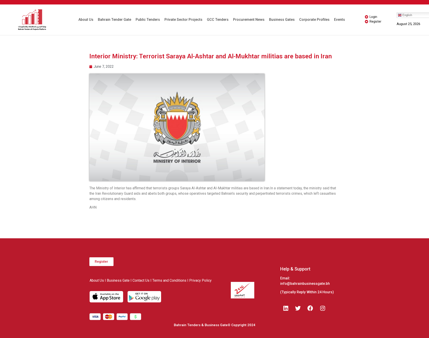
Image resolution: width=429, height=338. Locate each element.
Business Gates (282, 19)
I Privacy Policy (199, 280)
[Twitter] (298, 308)
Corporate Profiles (314, 19)
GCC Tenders (218, 19)
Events (339, 19)
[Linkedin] (285, 308)
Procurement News (249, 19)
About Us (85, 19)
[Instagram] (322, 308)
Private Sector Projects (183, 19)
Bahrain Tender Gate (114, 19)
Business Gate (118, 280)
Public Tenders (148, 19)
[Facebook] (310, 308)
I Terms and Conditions (168, 280)
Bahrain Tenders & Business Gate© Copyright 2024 (214, 325)
